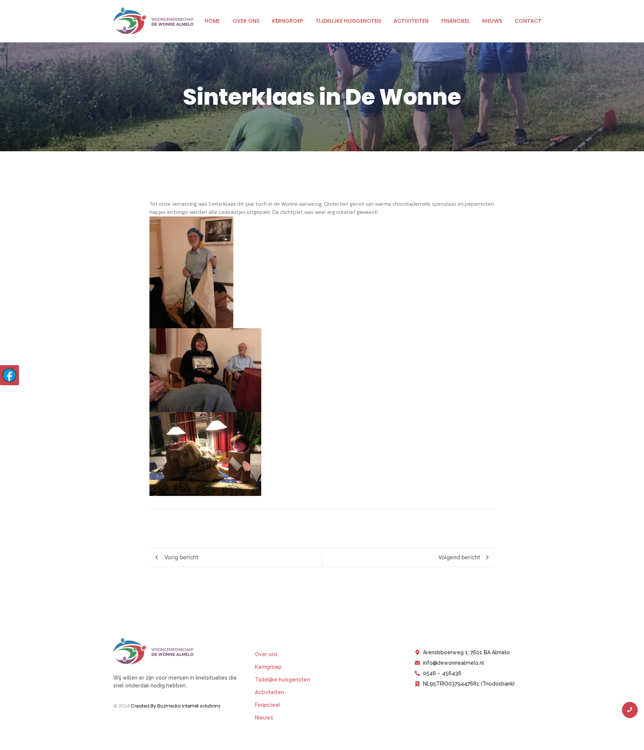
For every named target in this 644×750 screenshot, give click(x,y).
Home (212, 21)
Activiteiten (411, 21)
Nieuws (492, 21)
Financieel (455, 21)
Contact (528, 21)
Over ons (246, 21)
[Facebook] (9, 375)
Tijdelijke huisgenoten (348, 21)
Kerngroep (287, 21)
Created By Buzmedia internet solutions (176, 706)
